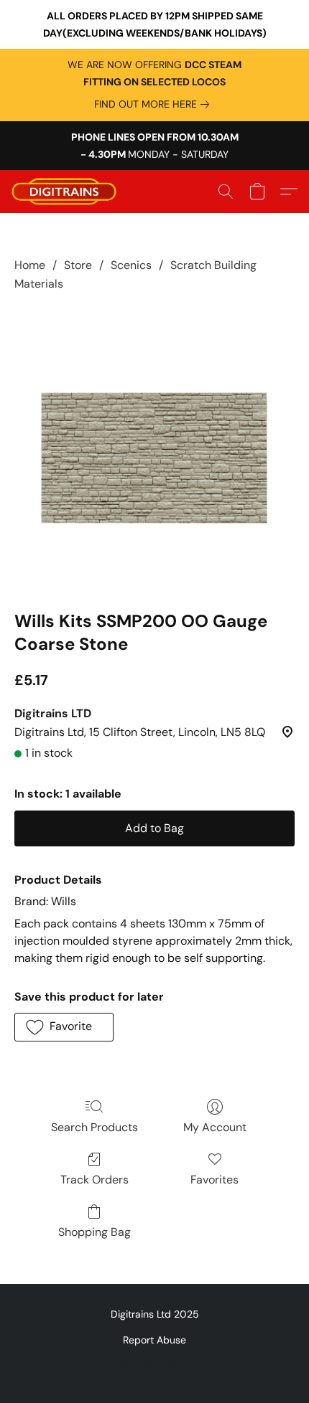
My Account (214, 1127)
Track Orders (94, 1179)
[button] (66, 191)
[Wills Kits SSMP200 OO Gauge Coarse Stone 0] (154, 448)
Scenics (131, 265)
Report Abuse (154, 1339)
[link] (154, 104)
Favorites (214, 1179)
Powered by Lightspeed (155, 1364)
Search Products (94, 1127)
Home (29, 265)
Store (78, 265)
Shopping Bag (94, 1231)
